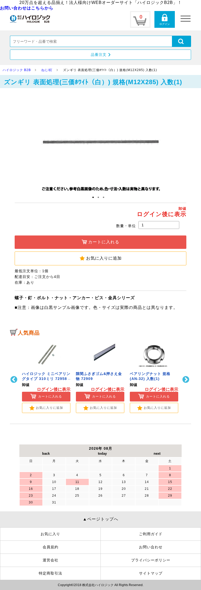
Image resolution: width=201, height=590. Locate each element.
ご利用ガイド (151, 534)
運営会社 (50, 560)
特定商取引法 (50, 573)
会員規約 (50, 547)
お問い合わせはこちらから (26, 8)
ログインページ (164, 19)
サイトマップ (151, 573)
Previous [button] (14, 379)
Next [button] (186, 379)
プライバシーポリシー (150, 560)
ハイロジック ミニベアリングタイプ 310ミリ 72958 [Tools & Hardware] (46, 379)
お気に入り (50, 534)
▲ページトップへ (100, 519)
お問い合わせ (151, 547)
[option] (46, 376)
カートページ (140, 19)
